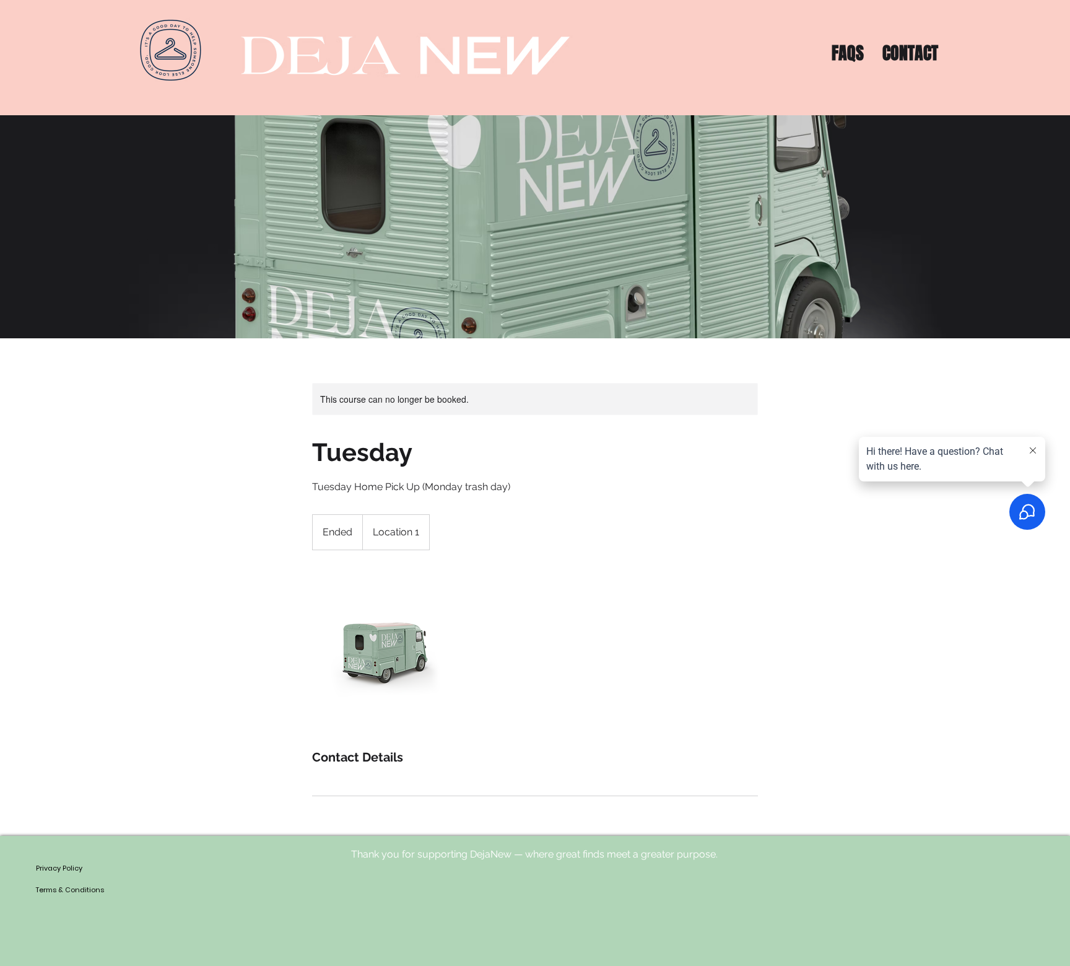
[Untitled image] (384, 649)
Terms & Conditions (70, 890)
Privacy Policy (59, 868)
